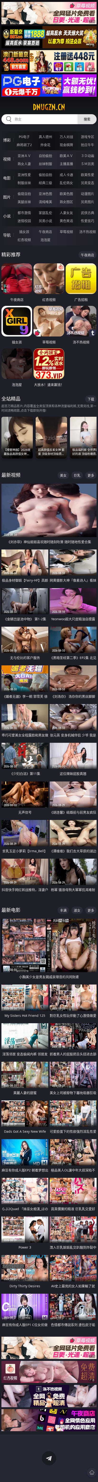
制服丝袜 (24, 182)
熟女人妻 (24, 163)
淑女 (77, 910)
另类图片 (87, 201)
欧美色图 (66, 193)
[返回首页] (92, 1472)
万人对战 (66, 136)
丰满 (63, 910)
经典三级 (45, 182)
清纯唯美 (45, 201)
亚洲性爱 (24, 174)
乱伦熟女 (66, 182)
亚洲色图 (45, 193)
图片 (7, 197)
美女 (63, 475)
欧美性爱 (87, 174)
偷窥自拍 (24, 193)
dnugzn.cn (49, 107)
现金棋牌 (66, 144)
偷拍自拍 (45, 174)
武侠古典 (87, 212)
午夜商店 (45, 231)
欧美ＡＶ (66, 155)
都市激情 (24, 212)
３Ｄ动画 (87, 155)
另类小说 (45, 220)
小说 (7, 216)
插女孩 (24, 231)
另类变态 (87, 182)
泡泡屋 (45, 239)
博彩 (7, 140)
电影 (7, 178)
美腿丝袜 (24, 201)
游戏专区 (87, 136)
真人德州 (45, 136)
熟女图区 (66, 201)
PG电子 (24, 136)
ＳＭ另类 (87, 163)
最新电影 (10, 910)
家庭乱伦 (45, 212)
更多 (91, 475)
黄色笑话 (66, 220)
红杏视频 (24, 239)
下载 (91, 399)
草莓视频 (66, 231)
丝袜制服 (45, 163)
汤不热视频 (87, 231)
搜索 (87, 119)
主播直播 (66, 163)
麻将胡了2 (24, 144)
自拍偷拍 (45, 155)
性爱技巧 (87, 220)
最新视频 (10, 475)
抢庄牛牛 (87, 144)
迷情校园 (24, 220)
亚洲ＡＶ (24, 155)
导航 (7, 235)
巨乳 (77, 475)
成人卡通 (66, 174)
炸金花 (45, 144)
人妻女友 (66, 212)
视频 (7, 159)
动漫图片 (87, 193)
